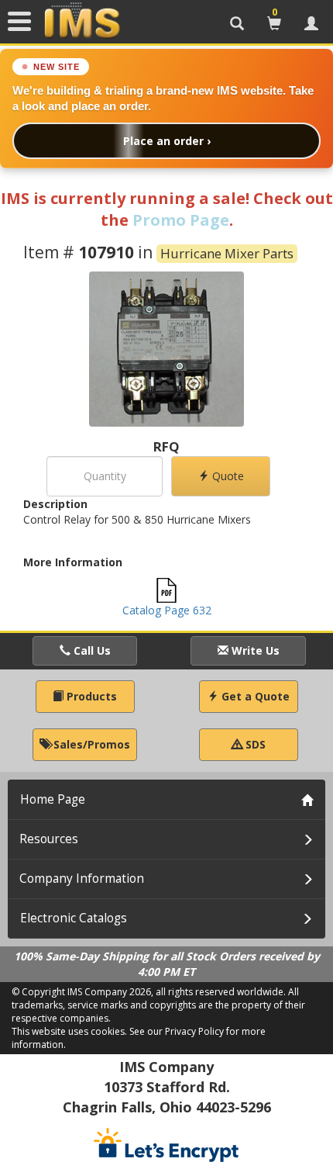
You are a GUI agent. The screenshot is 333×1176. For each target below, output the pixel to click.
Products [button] (90, 696)
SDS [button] (254, 744)
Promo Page (180, 219)
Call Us (90, 650)
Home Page (52, 799)
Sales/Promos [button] (90, 744)
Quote (226, 476)
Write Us (254, 650)
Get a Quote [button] (254, 696)
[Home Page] (82, 21)
